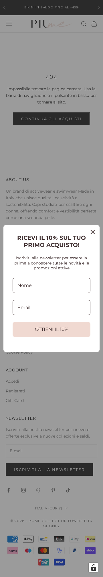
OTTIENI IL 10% (51, 329)
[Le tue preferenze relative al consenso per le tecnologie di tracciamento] (93, 567)
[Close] (93, 232)
